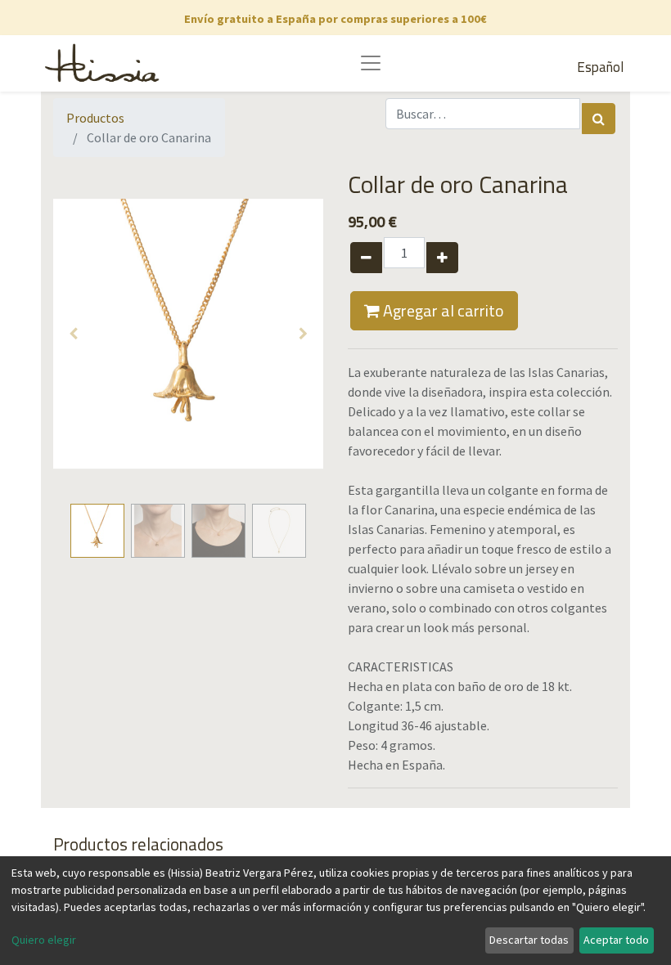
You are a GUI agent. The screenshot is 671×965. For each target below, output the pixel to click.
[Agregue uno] (442, 257)
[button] (73, 333)
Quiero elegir (43, 939)
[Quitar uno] (366, 257)
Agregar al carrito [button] (442, 310)
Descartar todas (529, 939)
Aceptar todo (616, 939)
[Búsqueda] (598, 118)
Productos (95, 118)
